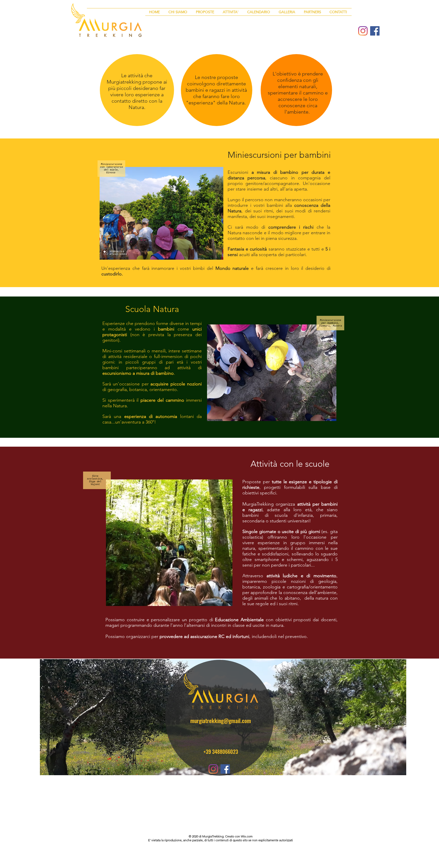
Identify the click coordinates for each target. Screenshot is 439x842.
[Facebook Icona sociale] (375, 31)
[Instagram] (363, 31)
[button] (205, 11)
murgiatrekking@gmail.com (220, 720)
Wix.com (247, 836)
